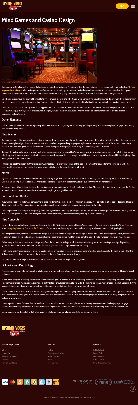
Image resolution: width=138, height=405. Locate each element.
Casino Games (98, 359)
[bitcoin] (20, 381)
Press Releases (98, 356)
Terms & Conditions (9, 363)
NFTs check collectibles (102, 363)
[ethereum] (49, 381)
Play (122, 6)
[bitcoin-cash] (27, 381)
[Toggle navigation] (132, 6)
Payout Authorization (56, 353)
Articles (50, 359)
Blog (4, 350)
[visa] (5, 381)
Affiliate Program (54, 356)
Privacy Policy (98, 353)
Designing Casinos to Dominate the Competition (27, 228)
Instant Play (6, 353)
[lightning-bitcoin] (34, 381)
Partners (5, 359)
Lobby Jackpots (99, 350)
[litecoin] (42, 381)
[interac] (56, 381)
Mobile (50, 350)
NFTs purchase (53, 363)
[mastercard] (12, 381)
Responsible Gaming (9, 356)
